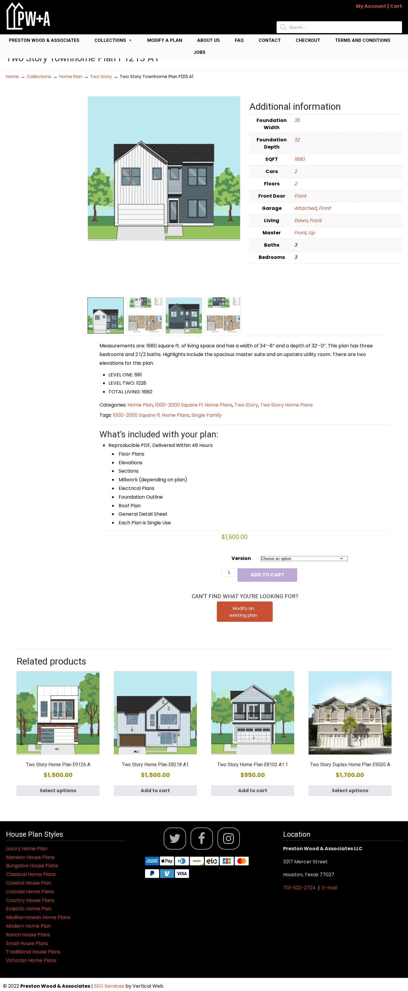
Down (300, 220)
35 (297, 120)
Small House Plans (27, 943)
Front (300, 196)
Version (241, 558)
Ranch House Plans (28, 934)
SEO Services (109, 986)
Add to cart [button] (155, 790)
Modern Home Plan (28, 926)
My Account (371, 6)
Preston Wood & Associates (44, 40)
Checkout (308, 40)
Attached (305, 208)
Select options (58, 790)
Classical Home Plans (31, 874)
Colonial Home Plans (30, 891)
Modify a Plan (164, 40)
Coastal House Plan (28, 882)
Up (311, 232)
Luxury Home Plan (26, 848)
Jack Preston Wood (28, 16)
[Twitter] (175, 838)
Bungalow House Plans (32, 865)
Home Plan (70, 77)
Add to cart (267, 574)
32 (297, 139)
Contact (270, 40)
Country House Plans (30, 900)
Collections (110, 40)
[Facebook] (202, 838)
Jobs (199, 52)
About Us (208, 40)
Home (12, 77)
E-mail (329, 887)
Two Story (101, 77)
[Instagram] (228, 838)
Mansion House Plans (30, 857)
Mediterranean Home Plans (38, 917)
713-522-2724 (299, 887)
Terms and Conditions (362, 40)
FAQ (239, 40)
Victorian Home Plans (31, 960)
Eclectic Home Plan (28, 908)
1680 (299, 159)
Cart (396, 6)
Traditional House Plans (33, 951)
